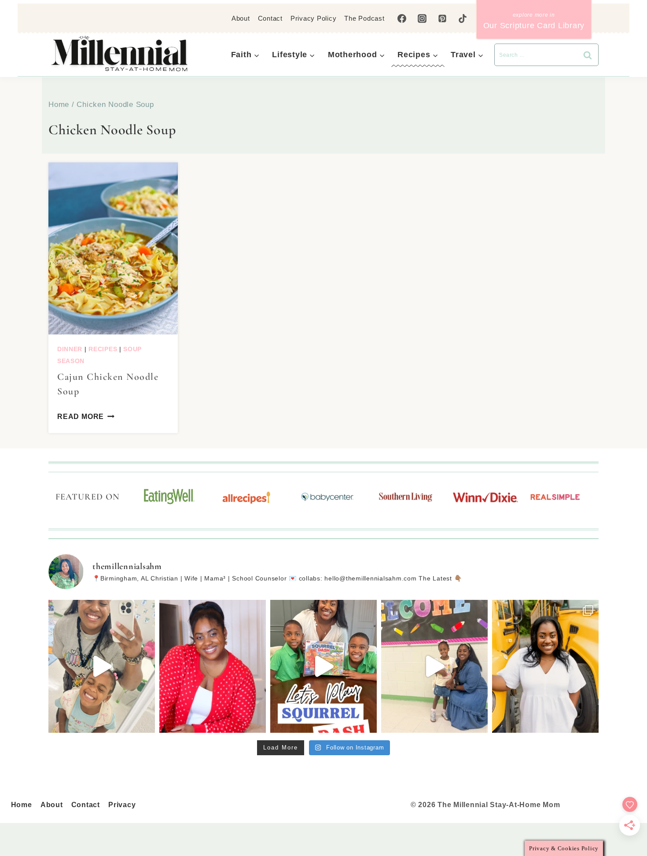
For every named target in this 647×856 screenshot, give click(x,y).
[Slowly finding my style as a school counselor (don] (434, 666)
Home (21, 804)
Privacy (122, 804)
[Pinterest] (442, 18)
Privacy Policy (313, 18)
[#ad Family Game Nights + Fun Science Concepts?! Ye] (323, 666)
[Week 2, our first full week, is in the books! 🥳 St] (101, 666)
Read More (80, 416)
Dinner (69, 349)
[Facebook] (402, 18)
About (241, 18)
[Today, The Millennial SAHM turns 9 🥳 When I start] (212, 666)
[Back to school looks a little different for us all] (545, 666)
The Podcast (364, 18)
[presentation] (113, 248)
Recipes (102, 349)
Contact (270, 18)
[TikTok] (462, 18)
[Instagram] (422, 18)
